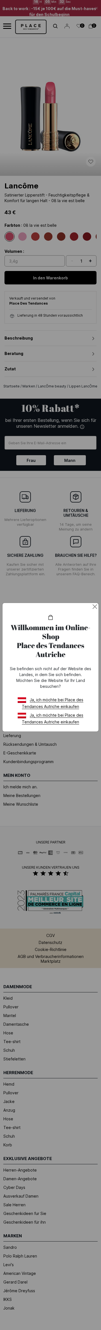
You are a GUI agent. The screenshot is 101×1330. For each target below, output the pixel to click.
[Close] (94, 606)
